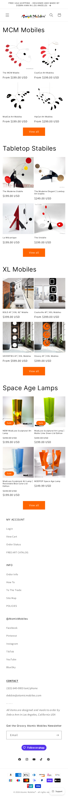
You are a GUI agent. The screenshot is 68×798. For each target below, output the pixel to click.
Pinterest (11, 635)
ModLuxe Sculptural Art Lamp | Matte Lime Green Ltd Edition (49, 432)
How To (10, 582)
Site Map (11, 598)
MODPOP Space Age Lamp (47, 481)
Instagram (12, 643)
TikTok (10, 651)
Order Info (12, 574)
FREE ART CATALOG (17, 552)
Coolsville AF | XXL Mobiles (47, 312)
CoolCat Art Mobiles (44, 73)
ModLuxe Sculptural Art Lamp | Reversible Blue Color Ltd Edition (18, 483)
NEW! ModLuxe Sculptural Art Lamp (17, 432)
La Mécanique (9, 237)
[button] (7, 15)
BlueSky (11, 667)
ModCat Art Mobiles (12, 116)
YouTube (11, 659)
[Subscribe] (57, 735)
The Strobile (40, 237)
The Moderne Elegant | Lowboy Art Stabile (49, 192)
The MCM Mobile (11, 73)
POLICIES (11, 606)
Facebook (12, 628)
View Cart (11, 536)
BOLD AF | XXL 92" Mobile (15, 312)
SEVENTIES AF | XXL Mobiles (17, 356)
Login (9, 528)
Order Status (13, 544)
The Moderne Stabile (13, 191)
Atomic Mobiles (27, 792)
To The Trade (13, 590)
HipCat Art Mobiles (43, 116)
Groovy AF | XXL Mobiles (46, 356)
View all (34, 131)
